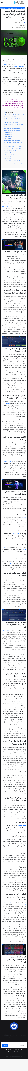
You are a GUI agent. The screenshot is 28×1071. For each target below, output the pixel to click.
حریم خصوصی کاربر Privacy (14, 1056)
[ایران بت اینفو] (18, 2)
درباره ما (22, 1056)
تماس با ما (6, 1056)
